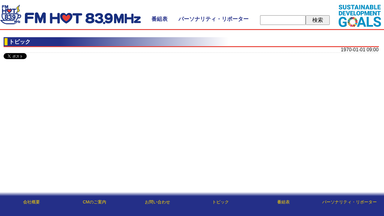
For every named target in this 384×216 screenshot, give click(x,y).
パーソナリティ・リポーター (213, 19)
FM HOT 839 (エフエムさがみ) (70, 14)
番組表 (160, 19)
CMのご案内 (94, 202)
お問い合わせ (157, 202)
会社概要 (31, 202)
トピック (220, 202)
